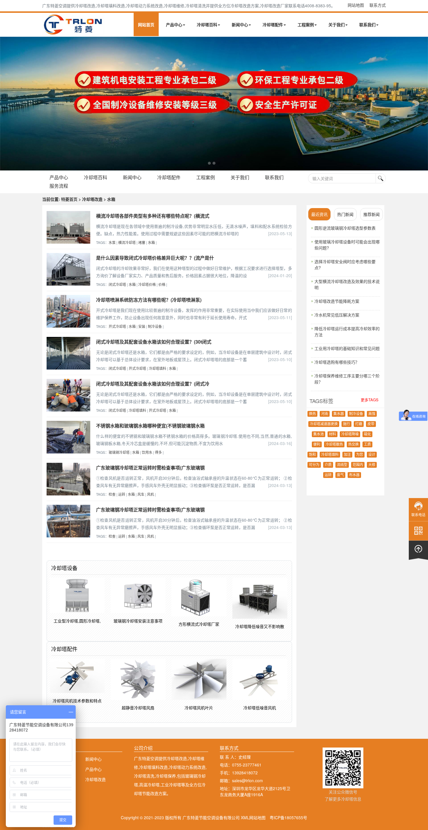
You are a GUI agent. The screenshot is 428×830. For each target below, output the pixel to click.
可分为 (314, 465)
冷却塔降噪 (350, 434)
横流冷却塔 (127, 242)
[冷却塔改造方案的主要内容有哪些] (214, 103)
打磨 (358, 424)
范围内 (358, 465)
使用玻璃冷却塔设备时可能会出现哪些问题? (347, 245)
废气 (340, 475)
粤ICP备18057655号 (288, 817)
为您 (359, 455)
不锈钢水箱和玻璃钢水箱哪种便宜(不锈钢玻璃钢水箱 (150, 425)
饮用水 (147, 452)
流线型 (342, 465)
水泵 (112, 242)
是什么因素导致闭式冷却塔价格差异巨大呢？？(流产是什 (155, 257)
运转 (121, 494)
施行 (346, 424)
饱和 (312, 455)
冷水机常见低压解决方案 (336, 315)
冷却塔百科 (207, 24)
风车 (140, 494)
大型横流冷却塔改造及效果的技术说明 (347, 284)
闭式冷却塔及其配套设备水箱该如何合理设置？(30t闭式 (153, 341)
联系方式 (377, 5)
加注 (347, 455)
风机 (150, 494)
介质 (328, 465)
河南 (324, 414)
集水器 (338, 414)
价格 (161, 284)
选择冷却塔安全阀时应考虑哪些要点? (345, 264)
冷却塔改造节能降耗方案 (336, 301)
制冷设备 (155, 326)
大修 (371, 465)
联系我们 (367, 24)
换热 (312, 414)
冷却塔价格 (147, 284)
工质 (367, 444)
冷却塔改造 (95, 779)
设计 (371, 455)
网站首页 (146, 24)
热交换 (353, 444)
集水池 (318, 434)
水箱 (151, 242)
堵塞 (141, 242)
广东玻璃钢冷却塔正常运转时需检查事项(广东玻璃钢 (150, 467)
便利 (316, 444)
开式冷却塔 (117, 326)
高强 (371, 414)
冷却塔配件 (273, 24)
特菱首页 (69, 199)
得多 (158, 452)
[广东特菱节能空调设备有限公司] (73, 31)
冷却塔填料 (157, 368)
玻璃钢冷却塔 (119, 452)
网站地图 (356, 5)
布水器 (354, 475)
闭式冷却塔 (117, 284)
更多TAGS (370, 399)
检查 (112, 494)
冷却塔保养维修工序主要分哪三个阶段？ (347, 379)
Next (6, 103)
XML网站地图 (253, 817)
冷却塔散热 (334, 444)
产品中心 (174, 24)
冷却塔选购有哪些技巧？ (336, 362)
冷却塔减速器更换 (324, 424)
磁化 (367, 434)
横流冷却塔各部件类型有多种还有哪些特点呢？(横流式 (152, 215)
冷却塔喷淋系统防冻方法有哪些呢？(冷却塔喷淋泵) (148, 299)
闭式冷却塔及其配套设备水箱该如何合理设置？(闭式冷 (152, 383)
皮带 (370, 424)
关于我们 (336, 24)
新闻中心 (240, 24)
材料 (332, 434)
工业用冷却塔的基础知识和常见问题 (347, 348)
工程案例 (306, 24)
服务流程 (58, 185)
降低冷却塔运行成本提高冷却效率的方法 (347, 331)
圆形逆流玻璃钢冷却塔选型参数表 (345, 228)
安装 (141, 326)
